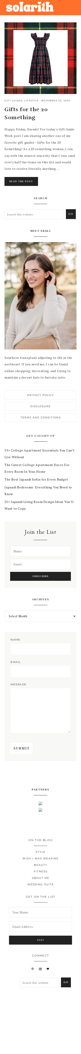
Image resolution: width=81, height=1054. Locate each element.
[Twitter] (37, 774)
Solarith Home (29, 7)
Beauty (40, 865)
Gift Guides (13, 100)
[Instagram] (52, 774)
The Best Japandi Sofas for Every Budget (36, 479)
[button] (72, 6)
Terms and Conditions (40, 417)
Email (16, 662)
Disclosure (40, 406)
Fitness (40, 871)
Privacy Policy (40, 395)
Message (19, 684)
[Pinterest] (44, 774)
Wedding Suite (40, 884)
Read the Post (21, 181)
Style (40, 852)
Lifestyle (31, 100)
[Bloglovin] (48, 969)
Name (15, 639)
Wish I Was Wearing (40, 858)
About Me (40, 877)
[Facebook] (29, 774)
